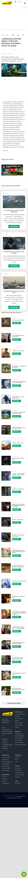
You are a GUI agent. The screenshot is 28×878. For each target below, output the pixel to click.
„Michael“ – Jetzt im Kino (18, 350)
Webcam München (19, 742)
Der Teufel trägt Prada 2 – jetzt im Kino (18, 336)
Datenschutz (5, 742)
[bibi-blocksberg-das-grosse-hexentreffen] (6, 548)
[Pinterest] (23, 35)
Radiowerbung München (11, 798)
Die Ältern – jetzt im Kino (18, 489)
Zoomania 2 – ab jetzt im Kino (19, 581)
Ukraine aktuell (5, 759)
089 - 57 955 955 (9, 731)
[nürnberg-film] (6, 318)
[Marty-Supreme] (6, 456)
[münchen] (14, 277)
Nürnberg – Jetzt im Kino (18, 320)
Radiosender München (20, 796)
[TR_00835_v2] (6, 671)
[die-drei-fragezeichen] (6, 533)
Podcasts (17, 757)
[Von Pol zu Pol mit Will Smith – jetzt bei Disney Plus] (6, 379)
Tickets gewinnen (5, 783)
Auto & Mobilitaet (6, 770)
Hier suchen (17, 783)
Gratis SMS (17, 776)
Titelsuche (4, 776)
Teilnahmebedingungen (7, 744)
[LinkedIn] (18, 35)
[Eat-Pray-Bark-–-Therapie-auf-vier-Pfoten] (6, 364)
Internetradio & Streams (20, 714)
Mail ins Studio (5, 739)
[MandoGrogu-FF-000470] (14, 237)
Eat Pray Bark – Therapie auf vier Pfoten (19, 366)
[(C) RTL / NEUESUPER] (6, 564)
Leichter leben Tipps (19, 772)
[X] (12, 35)
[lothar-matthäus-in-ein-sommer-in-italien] (6, 410)
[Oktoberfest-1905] (6, 640)
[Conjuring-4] (6, 656)
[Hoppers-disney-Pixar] (6, 441)
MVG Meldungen (5, 766)
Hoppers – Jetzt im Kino (17, 442)
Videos (16, 761)
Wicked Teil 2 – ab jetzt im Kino (18, 597)
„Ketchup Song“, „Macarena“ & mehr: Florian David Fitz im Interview (19, 613)
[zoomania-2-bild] (6, 579)
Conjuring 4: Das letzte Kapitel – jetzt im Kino (17, 658)
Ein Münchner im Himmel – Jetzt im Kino (14, 291)
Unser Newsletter (19, 722)
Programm (17, 716)
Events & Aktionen (19, 718)
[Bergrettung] (14, 196)
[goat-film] (6, 472)
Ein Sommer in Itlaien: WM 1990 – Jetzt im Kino (18, 412)
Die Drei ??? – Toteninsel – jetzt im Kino (18, 535)
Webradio (20, 798)
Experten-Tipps (18, 770)
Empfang (17, 727)
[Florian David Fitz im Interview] (6, 610)
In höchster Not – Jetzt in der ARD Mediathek (14, 211)
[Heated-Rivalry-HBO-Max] (6, 502)
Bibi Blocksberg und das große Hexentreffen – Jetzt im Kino (18, 551)
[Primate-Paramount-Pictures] (6, 518)
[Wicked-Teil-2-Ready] (6, 594)
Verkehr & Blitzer (5, 763)
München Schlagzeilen (20, 736)
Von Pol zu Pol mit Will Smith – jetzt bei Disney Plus (19, 382)
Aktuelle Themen (18, 733)
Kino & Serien (18, 768)
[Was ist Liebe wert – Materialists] (6, 686)
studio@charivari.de (6, 729)
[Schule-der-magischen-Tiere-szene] (6, 625)
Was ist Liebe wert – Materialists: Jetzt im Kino (18, 689)
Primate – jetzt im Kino (17, 519)
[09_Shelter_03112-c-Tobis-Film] (6, 395)
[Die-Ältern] (6, 487)
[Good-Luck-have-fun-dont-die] (6, 426)
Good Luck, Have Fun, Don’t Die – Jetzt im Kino (18, 428)
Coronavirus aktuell (6, 757)
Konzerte (4, 781)
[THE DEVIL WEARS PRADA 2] (6, 333)
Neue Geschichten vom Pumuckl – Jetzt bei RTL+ (18, 566)
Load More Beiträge (14, 703)
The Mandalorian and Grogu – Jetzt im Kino (14, 252)
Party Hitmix (5, 779)
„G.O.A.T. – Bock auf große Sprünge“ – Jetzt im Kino (18, 474)
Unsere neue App (18, 725)
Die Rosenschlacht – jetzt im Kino (19, 673)
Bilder (16, 759)
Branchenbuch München (20, 744)
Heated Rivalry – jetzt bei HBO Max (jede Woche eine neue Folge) (18, 505)
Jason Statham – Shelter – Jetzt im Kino (18, 397)
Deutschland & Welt (6, 768)
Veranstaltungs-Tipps (19, 774)
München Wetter (18, 740)
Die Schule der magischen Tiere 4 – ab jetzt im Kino (18, 627)
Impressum (4, 741)
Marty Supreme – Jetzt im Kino (18, 459)
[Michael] (6, 349)
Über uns (17, 720)
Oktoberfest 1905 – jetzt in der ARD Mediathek (18, 643)
